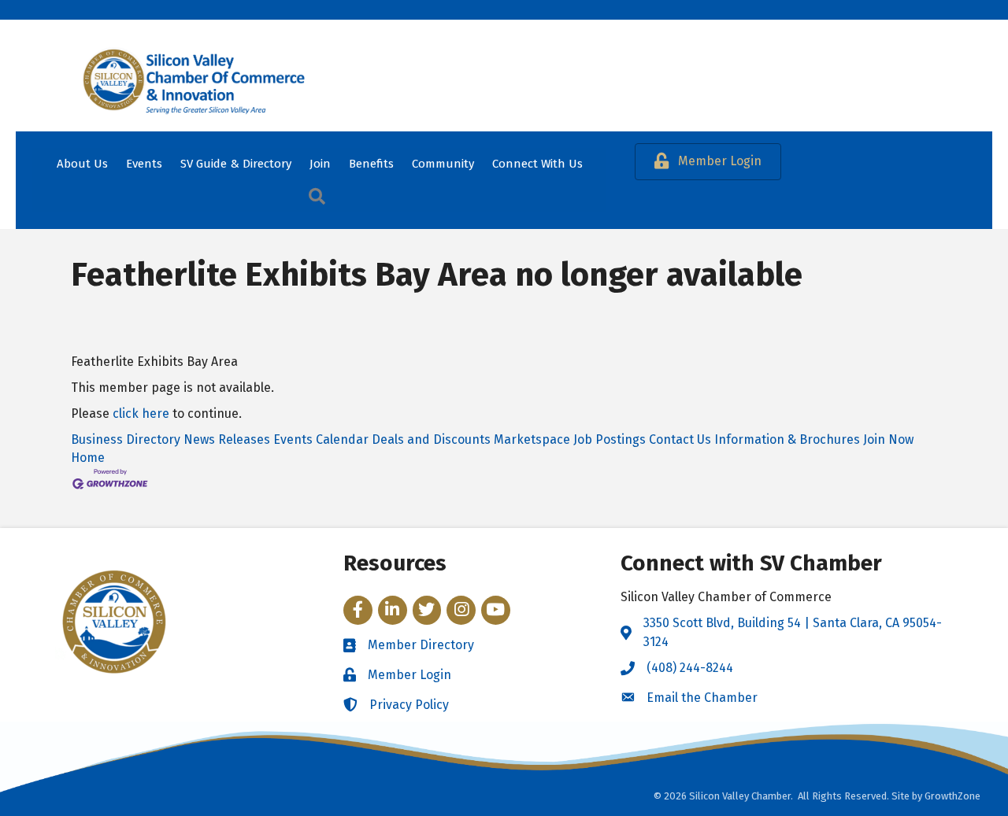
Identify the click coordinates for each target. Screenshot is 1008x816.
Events (144, 164)
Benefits (371, 164)
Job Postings (609, 439)
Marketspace (532, 439)
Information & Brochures (787, 439)
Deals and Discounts (431, 439)
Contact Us (680, 439)
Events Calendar (321, 439)
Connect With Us (537, 164)
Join (320, 164)
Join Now (888, 439)
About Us (82, 164)
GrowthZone (952, 796)
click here (141, 413)
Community (443, 164)
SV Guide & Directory (235, 164)
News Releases (226, 439)
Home (88, 457)
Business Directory (125, 439)
